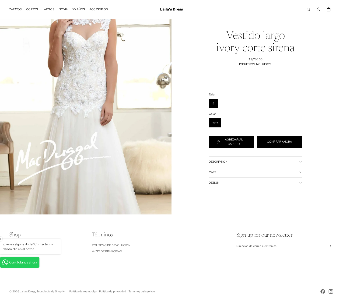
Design (214, 183)
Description (218, 162)
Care (212, 172)
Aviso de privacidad (107, 251)
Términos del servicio (142, 291)
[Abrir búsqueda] (308, 9)
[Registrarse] (330, 246)
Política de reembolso (83, 291)
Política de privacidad (112, 291)
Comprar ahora (279, 142)
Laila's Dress (27, 291)
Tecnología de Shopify (51, 291)
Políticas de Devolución (111, 245)
